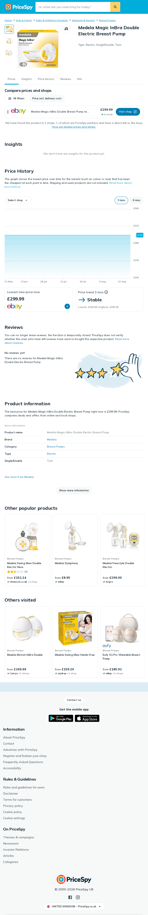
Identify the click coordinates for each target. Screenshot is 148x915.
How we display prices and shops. (74, 126)
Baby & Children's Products (52, 20)
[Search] (115, 7)
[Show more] (8, 111)
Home (8, 20)
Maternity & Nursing (83, 20)
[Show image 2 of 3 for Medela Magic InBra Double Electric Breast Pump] (9, 41)
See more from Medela (19, 477)
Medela (51, 439)
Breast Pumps (107, 20)
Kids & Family (24, 20)
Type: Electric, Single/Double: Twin (99, 44)
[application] (74, 245)
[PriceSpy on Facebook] (70, 897)
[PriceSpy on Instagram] (78, 897)
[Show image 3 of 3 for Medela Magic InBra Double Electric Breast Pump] (9, 53)
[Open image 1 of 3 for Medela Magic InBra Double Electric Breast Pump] (38, 49)
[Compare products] (66, 29)
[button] (16, 98)
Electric (51, 453)
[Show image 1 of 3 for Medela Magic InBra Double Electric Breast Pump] (9, 29)
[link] (27, 550)
